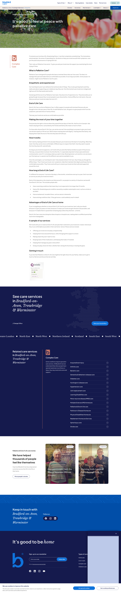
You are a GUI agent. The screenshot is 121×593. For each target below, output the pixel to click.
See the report (34, 276)
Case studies (89, 3)
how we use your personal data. (39, 564)
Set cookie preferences (107, 588)
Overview (69, 7)
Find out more (102, 3)
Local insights (96, 7)
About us (105, 7)
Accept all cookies (84, 588)
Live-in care (82, 560)
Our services (77, 7)
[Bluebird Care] (7, 4)
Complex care (82, 563)
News (95, 3)
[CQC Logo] (35, 266)
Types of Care (61, 3)
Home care (82, 557)
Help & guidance (79, 3)
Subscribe (62, 559)
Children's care (83, 566)
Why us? (70, 3)
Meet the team (86, 7)
